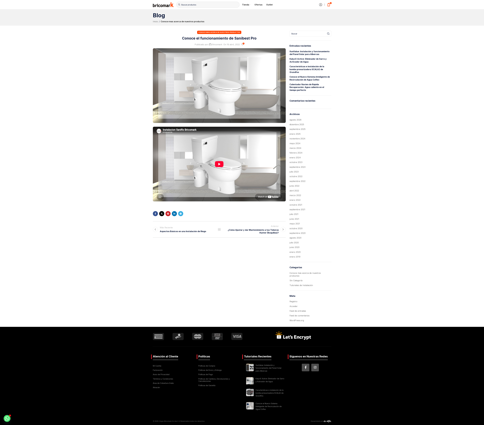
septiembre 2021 (297, 209)
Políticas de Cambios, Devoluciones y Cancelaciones (214, 380)
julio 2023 (294, 171)
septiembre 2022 (297, 181)
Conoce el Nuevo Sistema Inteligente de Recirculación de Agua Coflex (310, 78)
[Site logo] (163, 4)
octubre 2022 (296, 176)
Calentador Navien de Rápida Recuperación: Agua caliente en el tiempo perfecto (307, 87)
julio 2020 (294, 242)
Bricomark (217, 44)
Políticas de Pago (205, 374)
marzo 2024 (295, 148)
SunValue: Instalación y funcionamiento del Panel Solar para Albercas (309, 52)
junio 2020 (295, 247)
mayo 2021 (295, 223)
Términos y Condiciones (163, 379)
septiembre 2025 (297, 129)
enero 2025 (295, 134)
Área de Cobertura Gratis (163, 383)
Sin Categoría (296, 280)
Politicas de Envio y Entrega (210, 370)
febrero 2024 (296, 152)
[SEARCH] (328, 34)
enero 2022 (295, 200)
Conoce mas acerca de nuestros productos (182, 21)
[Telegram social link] (180, 213)
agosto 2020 (295, 238)
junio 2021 (294, 219)
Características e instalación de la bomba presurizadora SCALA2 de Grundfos (307, 69)
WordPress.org (297, 320)
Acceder (294, 306)
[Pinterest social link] (168, 213)
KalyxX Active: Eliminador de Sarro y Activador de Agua (308, 60)
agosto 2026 (295, 120)
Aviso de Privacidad (161, 374)
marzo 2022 (295, 195)
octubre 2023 (296, 162)
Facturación (158, 370)
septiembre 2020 (298, 233)
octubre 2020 (296, 228)
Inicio (155, 21)
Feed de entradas (298, 311)
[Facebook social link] (155, 213)
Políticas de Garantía (206, 385)
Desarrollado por (317, 421)
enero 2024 (295, 157)
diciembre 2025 (297, 124)
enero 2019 (295, 256)
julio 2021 (294, 214)
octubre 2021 (296, 205)
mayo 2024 (295, 143)
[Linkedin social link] (174, 213)
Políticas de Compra (206, 366)
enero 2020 (295, 252)
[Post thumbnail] (250, 368)
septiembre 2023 (297, 167)
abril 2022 (294, 190)
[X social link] (161, 213)
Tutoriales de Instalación (301, 285)
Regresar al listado (219, 229)
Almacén (156, 387)
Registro (293, 301)
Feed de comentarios (300, 315)
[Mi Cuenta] (320, 4)
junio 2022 (294, 186)
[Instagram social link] (315, 367)
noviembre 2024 (297, 138)
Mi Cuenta (157, 366)
